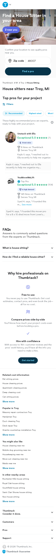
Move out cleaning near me (15, 459)
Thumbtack (7, 83)
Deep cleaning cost (11, 392)
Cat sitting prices (10, 397)
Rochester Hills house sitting (15, 479)
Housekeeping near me (12, 454)
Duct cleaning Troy (11, 421)
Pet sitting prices (10, 379)
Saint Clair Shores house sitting (17, 492)
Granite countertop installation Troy (19, 430)
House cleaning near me (13, 446)
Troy (22, 83)
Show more (8, 401)
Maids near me (9, 463)
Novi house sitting (10, 497)
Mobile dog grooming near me (16, 450)
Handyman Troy (9, 417)
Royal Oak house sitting (13, 483)
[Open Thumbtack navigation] (6, 4)
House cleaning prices (12, 383)
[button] (23, 181)
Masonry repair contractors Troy (17, 412)
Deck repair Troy (9, 426)
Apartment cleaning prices (14, 388)
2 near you (11, 29)
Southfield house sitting (13, 488)
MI (17, 83)
